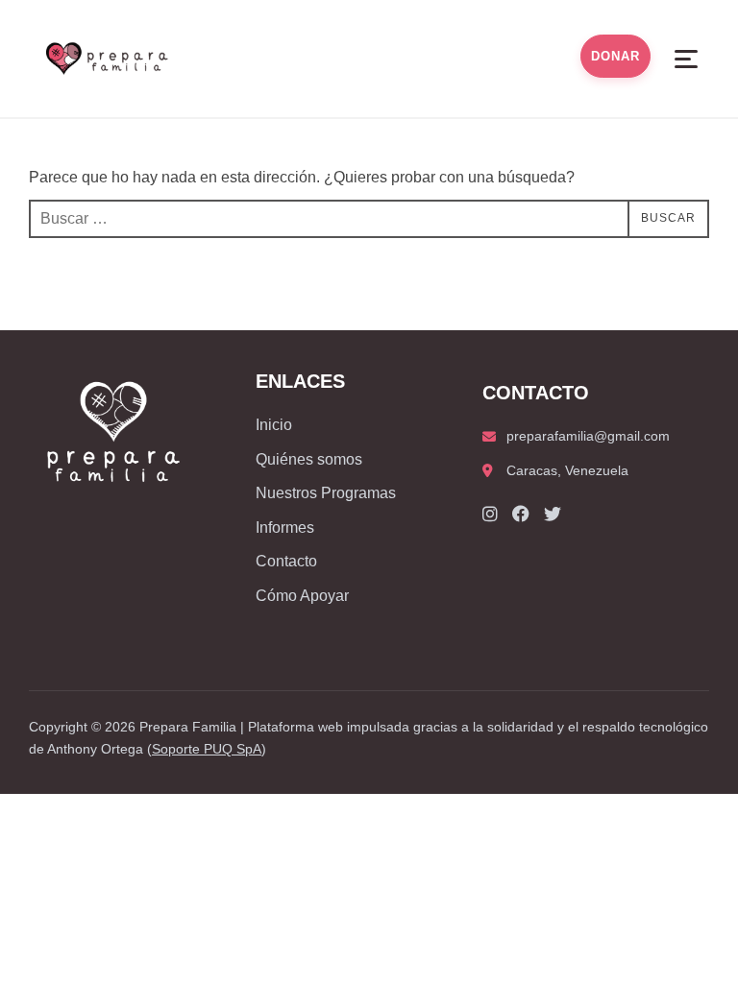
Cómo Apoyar (302, 595)
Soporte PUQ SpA (206, 748)
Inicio (274, 425)
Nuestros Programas (326, 493)
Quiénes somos (309, 459)
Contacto (286, 561)
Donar (615, 56)
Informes (285, 527)
